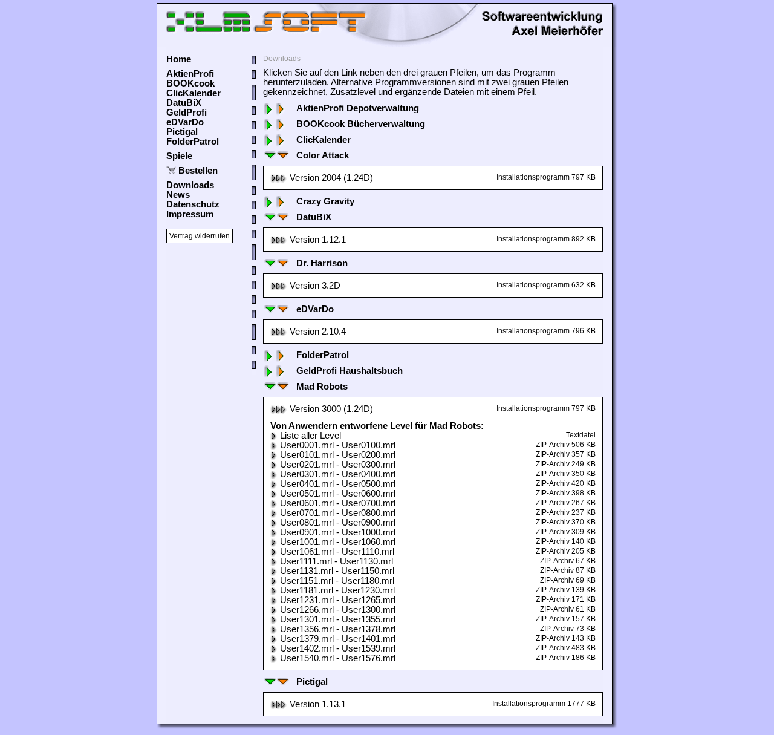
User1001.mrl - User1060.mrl (337, 542)
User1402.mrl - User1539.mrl (337, 648)
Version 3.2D (315, 285)
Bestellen (198, 170)
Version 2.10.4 (318, 331)
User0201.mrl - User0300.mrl (337, 464)
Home (178, 59)
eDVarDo (185, 122)
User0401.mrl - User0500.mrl (337, 484)
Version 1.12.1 (318, 239)
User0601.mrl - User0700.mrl (337, 503)
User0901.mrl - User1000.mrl (337, 532)
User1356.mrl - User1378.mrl (337, 629)
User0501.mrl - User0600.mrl (337, 493)
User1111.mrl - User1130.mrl (336, 561)
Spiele (179, 156)
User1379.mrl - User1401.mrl (337, 639)
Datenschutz (193, 204)
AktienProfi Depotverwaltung (357, 108)
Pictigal (182, 132)
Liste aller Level (310, 435)
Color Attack (322, 155)
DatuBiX (183, 103)
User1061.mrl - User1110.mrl (337, 552)
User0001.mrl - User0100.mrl (337, 445)
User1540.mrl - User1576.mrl (337, 658)
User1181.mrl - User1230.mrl (337, 590)
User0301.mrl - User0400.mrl (337, 474)
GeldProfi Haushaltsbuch (349, 371)
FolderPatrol (192, 141)
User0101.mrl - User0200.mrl (337, 455)
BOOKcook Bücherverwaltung (360, 124)
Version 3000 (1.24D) (331, 409)
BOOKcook (190, 83)
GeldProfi (186, 112)
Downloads (190, 185)
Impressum (189, 214)
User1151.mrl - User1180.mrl (337, 581)
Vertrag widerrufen (199, 236)
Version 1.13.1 (318, 704)
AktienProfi (190, 74)
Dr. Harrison (322, 263)
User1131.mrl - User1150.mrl (337, 571)
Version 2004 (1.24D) (331, 178)
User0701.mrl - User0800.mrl (337, 513)
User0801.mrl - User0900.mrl (337, 523)
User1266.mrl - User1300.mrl (337, 610)
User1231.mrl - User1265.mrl (337, 600)
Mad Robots (322, 386)
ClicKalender (193, 93)
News (178, 195)
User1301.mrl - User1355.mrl (337, 619)
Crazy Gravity (325, 201)
